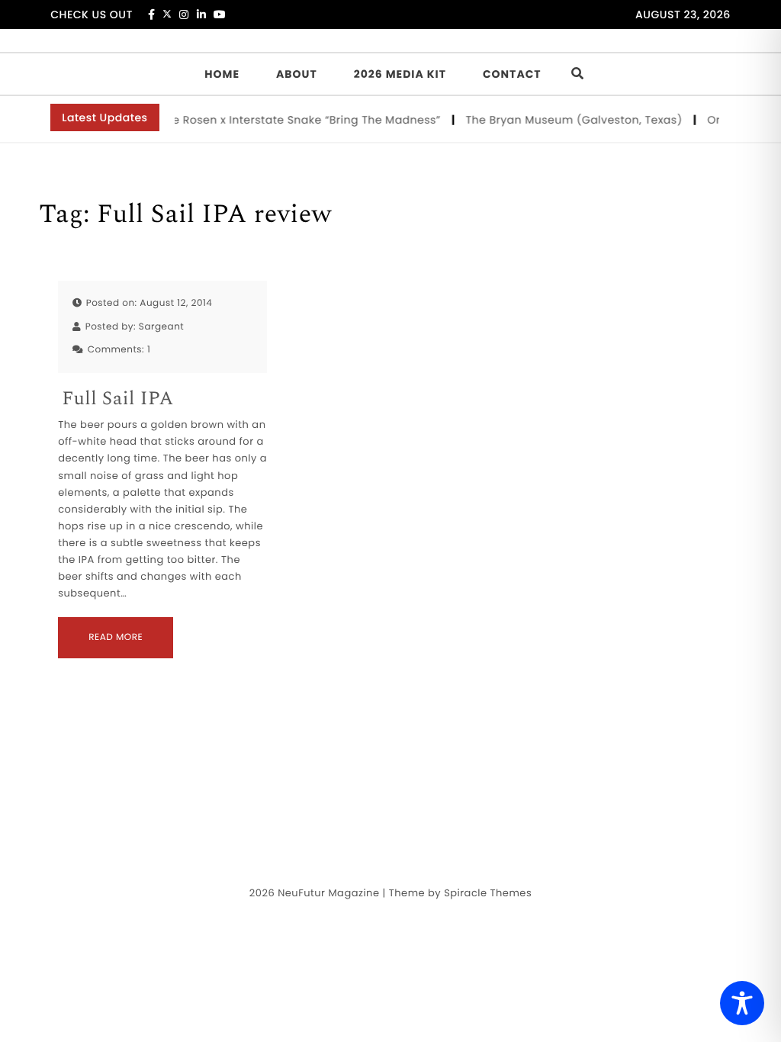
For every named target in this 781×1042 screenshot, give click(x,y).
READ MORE (115, 637)
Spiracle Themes (488, 893)
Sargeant (161, 326)
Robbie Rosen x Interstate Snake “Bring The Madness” (287, 119)
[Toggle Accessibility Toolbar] (742, 1003)
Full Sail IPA (117, 399)
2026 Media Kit (400, 74)
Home (221, 74)
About (296, 74)
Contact (512, 74)
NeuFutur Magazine (328, 893)
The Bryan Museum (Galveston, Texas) (570, 119)
